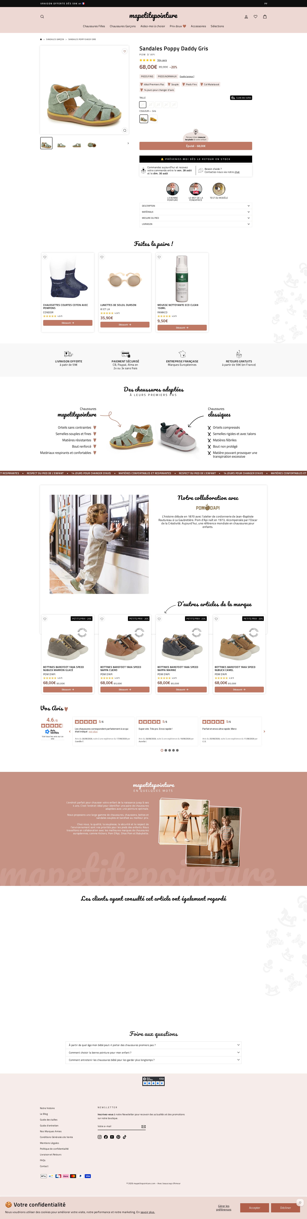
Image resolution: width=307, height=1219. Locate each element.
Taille (195, 97)
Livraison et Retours (50, 1154)
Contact (44, 1166)
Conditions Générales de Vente (56, 1137)
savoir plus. (148, 1212)
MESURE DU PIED (150, 218)
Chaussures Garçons (123, 26)
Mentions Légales (49, 1143)
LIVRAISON (147, 224)
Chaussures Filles (94, 26)
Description (148, 206)
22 (150, 104)
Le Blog (44, 1114)
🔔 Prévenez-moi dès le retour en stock (196, 159)
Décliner (285, 1208)
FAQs (43, 1160)
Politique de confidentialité (54, 1149)
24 (166, 104)
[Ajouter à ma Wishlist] (124, 51)
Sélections (217, 26)
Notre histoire (47, 1108)
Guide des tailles (49, 1119)
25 (174, 104)
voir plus (93, 731)
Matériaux (147, 212)
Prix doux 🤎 (178, 26)
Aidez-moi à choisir (153, 26)
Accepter (254, 1208)
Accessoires (198, 26)
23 (158, 104)
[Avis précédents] (70, 731)
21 (142, 104)
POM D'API (147, 54)
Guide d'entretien (49, 1125)
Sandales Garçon (55, 39)
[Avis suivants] (264, 731)
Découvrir (66, 322)
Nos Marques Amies (51, 1131)
